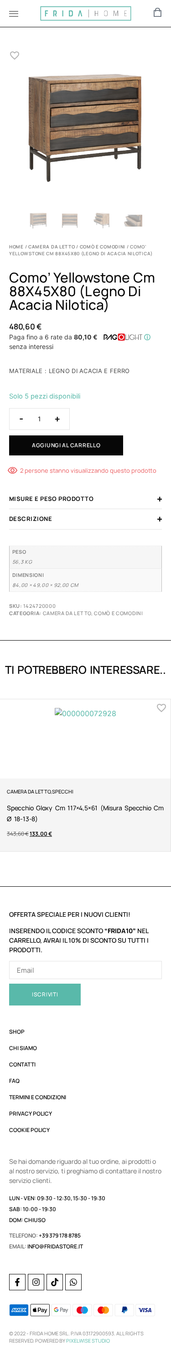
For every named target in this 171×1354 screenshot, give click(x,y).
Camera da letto (51, 246)
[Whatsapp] (73, 1282)
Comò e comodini (103, 246)
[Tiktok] (55, 1282)
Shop (17, 1032)
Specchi (62, 791)
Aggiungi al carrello (66, 445)
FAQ (14, 1081)
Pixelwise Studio (88, 1340)
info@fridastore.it (55, 1246)
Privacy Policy (30, 1113)
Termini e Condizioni (37, 1097)
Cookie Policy (29, 1130)
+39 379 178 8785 (60, 1235)
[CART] (158, 12)
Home (16, 246)
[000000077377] (85, 128)
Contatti (22, 1064)
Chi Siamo (23, 1048)
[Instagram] (36, 1282)
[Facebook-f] (17, 1282)
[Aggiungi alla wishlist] (15, 55)
